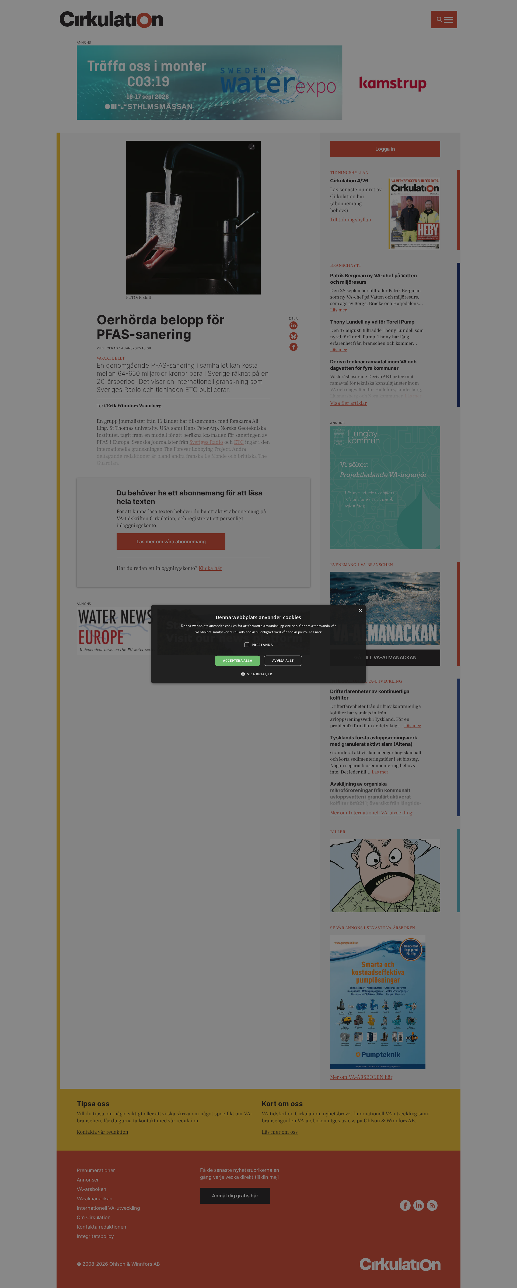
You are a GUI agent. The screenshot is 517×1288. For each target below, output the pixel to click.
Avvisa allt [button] (283, 660)
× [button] (360, 610)
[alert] (258, 644)
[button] (258, 674)
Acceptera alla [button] (237, 660)
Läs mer (315, 631)
